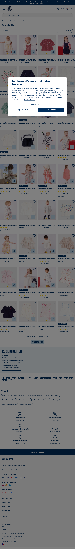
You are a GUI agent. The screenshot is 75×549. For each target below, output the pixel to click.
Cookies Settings (37, 104)
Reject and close (23, 110)
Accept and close (51, 110)
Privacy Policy (29, 99)
